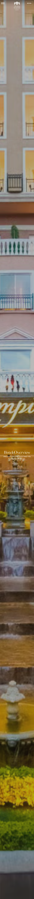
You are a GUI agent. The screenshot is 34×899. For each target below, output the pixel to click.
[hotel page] (17, 3)
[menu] (3, 3)
